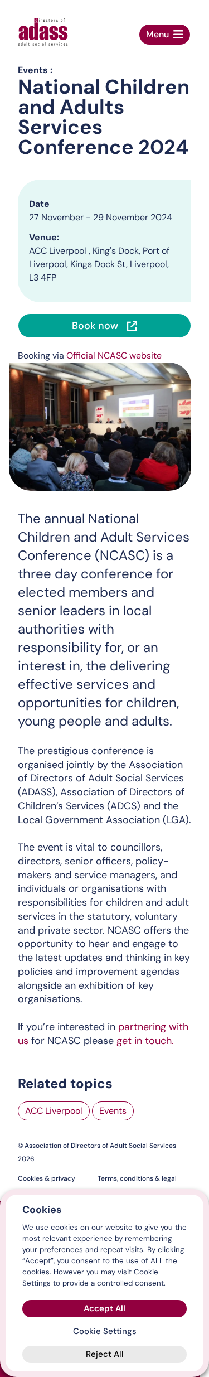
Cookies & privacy (46, 1178)
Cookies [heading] (42, 1209)
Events (113, 1111)
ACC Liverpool (53, 1111)
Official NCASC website (114, 355)
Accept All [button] (104, 1308)
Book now (95, 325)
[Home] (43, 32)
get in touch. (145, 1040)
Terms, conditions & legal (137, 1178)
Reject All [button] (105, 1354)
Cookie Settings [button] (105, 1331)
